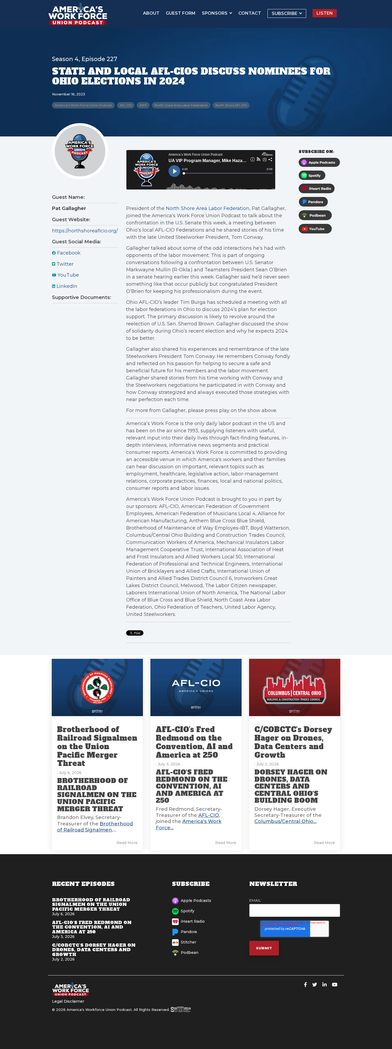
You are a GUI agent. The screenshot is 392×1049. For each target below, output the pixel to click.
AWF (143, 105)
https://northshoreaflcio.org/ (85, 231)
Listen (325, 13)
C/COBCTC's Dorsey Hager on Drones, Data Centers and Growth (293, 742)
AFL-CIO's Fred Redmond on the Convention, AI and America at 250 (194, 742)
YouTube (67, 275)
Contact (249, 13)
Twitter (64, 264)
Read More (127, 843)
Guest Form (180, 13)
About (151, 13)
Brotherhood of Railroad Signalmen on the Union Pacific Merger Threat (97, 746)
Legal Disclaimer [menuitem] (68, 1001)
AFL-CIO (126, 105)
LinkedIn (66, 286)
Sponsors (215, 13)
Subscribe (285, 13)
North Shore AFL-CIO (231, 105)
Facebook (68, 253)
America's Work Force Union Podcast (83, 105)
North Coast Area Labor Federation (181, 105)
